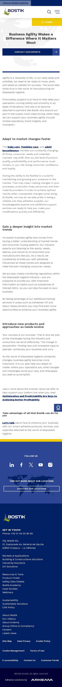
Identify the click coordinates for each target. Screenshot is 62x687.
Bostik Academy (11, 585)
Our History (9, 618)
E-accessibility (10, 660)
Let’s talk (8, 422)
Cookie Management (13, 650)
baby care (14, 146)
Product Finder (11, 578)
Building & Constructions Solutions (22, 559)
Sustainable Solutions (15, 603)
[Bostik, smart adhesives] (16, 523)
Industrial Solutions (13, 562)
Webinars (7, 592)
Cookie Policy (43, 641)
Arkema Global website (15, 3)
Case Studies (9, 588)
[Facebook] (21, 465)
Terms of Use (37, 650)
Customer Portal (50, 660)
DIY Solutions (10, 566)
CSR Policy (8, 607)
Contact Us (30, 660)
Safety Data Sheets (13, 581)
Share (48, 22)
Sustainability (10, 600)
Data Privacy (23, 641)
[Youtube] (40, 465)
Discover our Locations (31, 488)
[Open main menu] (57, 12)
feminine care (29, 146)
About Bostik (9, 615)
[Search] (49, 11)
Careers (6, 629)
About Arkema (10, 622)
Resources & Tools (12, 574)
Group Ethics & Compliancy (18, 626)
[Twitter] (31, 465)
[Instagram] (50, 465)
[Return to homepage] (15, 12)
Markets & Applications (15, 555)
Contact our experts (27, 52)
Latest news (9, 633)
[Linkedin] (11, 465)
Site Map (7, 641)
